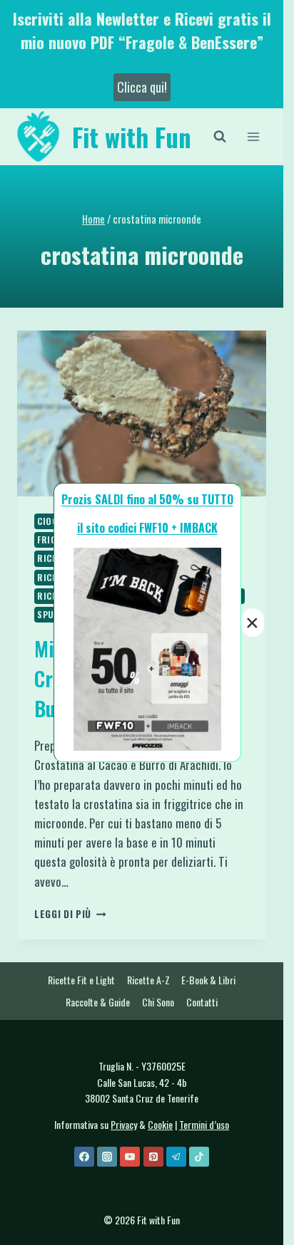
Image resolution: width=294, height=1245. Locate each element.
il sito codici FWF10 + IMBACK (147, 527)
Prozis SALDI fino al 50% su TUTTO (147, 499)
